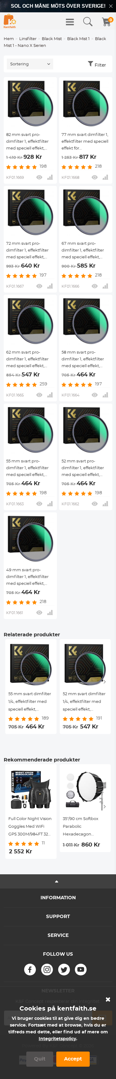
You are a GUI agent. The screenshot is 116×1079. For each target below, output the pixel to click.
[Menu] (70, 22)
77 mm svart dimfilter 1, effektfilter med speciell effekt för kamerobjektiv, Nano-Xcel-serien (85, 142)
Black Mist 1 (78, 39)
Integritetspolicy (57, 1039)
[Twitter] (64, 969)
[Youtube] (81, 969)
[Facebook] (30, 969)
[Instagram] (47, 969)
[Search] (88, 22)
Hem (9, 39)
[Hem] (10, 21)
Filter (100, 65)
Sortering (19, 64)
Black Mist (52, 39)
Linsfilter (28, 39)
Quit (39, 1058)
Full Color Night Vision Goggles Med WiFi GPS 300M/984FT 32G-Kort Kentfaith (30, 827)
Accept (73, 1058)
